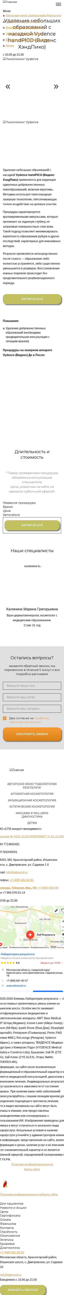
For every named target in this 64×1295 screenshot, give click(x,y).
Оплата (5, 1219)
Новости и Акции (13, 1207)
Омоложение (10, 1235)
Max (28, 887)
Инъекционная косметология (25, 27)
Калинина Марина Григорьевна (32, 596)
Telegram (18, 887)
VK (34, 887)
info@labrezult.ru (17, 872)
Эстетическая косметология (24, 33)
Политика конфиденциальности (32, 1164)
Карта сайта (32, 1169)
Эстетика (6, 1240)
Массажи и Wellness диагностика (27, 39)
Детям (10, 45)
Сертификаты (10, 1215)
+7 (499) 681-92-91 (22, 880)
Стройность (8, 1231)
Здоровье (7, 1244)
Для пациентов (11, 1203)
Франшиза (8, 1223)
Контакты (7, 1228)
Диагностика (10, 1247)
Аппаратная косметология (23, 21)
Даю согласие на (29, 720)
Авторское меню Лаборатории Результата (33, 15)
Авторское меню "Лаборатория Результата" (32, 785)
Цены (4, 1211)
